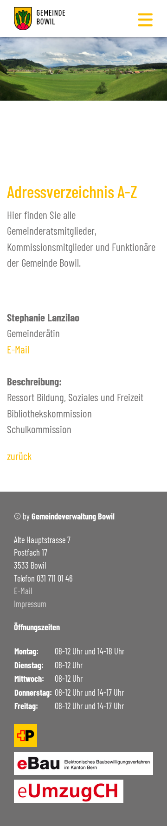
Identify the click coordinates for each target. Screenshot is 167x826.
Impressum (30, 604)
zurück (19, 455)
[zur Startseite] (39, 17)
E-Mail (18, 349)
